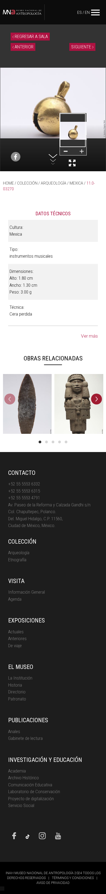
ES (79, 12)
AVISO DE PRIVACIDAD (53, 883)
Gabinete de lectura (25, 738)
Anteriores (17, 638)
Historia (15, 685)
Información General (26, 592)
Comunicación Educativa (30, 784)
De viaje (15, 645)
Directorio (17, 691)
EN (87, 12)
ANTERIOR (23, 46)
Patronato (17, 699)
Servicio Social (21, 805)
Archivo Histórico (23, 777)
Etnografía (17, 559)
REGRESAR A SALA (31, 36)
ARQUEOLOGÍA (53, 183)
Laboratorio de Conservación (34, 791)
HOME (8, 183)
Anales (14, 731)
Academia (17, 771)
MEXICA (76, 183)
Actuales (16, 631)
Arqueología (18, 552)
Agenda (14, 599)
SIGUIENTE (81, 46)
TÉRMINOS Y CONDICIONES (73, 878)
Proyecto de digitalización (31, 798)
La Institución (20, 678)
